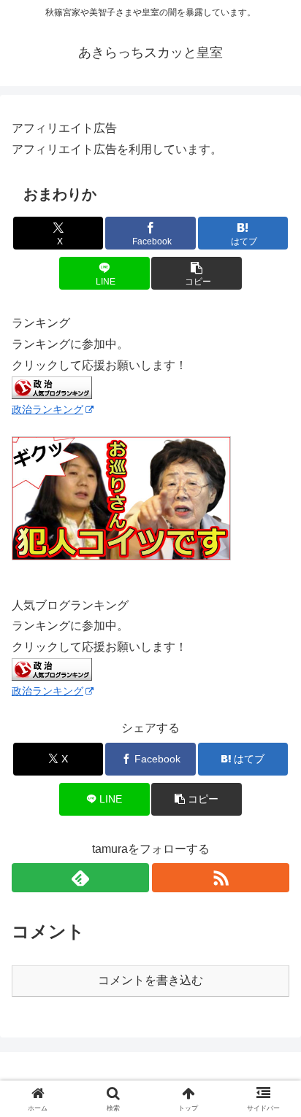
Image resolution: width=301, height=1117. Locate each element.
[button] (196, 273)
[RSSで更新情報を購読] (220, 877)
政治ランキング (47, 409)
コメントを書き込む (150, 980)
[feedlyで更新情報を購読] (80, 877)
